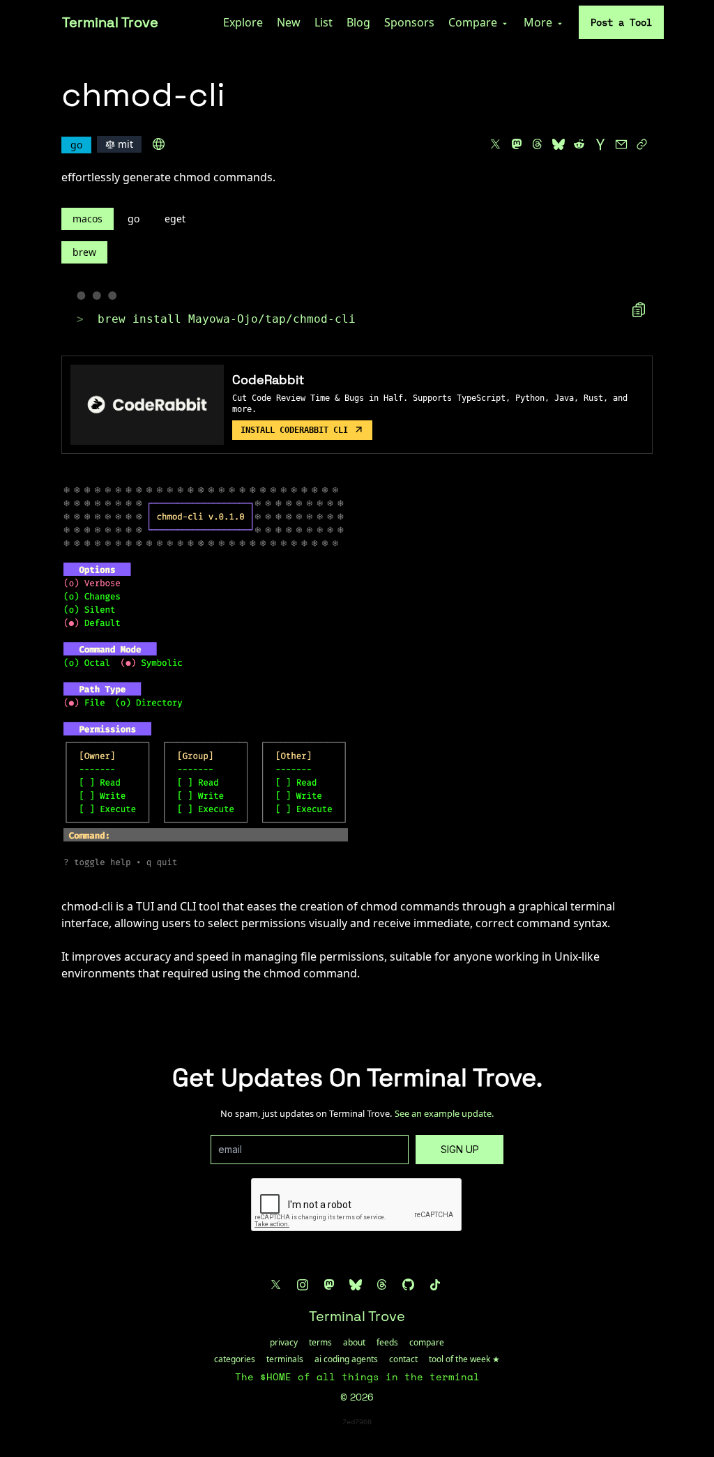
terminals (284, 1359)
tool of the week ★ (464, 1359)
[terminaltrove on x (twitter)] (276, 1284)
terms (320, 1342)
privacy (284, 1342)
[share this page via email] (621, 144)
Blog (358, 22)
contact (403, 1359)
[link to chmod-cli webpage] (159, 144)
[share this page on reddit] (579, 144)
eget (175, 218)
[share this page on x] (495, 144)
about (354, 1342)
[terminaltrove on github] (408, 1284)
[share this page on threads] (537, 144)
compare (426, 1342)
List (323, 22)
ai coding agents (346, 1359)
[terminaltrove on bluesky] (355, 1284)
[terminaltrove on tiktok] (435, 1284)
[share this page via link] (642, 144)
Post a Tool (621, 22)
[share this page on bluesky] (558, 144)
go (133, 218)
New (289, 22)
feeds (387, 1342)
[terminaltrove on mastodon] (329, 1284)
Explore (243, 22)
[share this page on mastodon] (516, 144)
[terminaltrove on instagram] (302, 1284)
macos (87, 218)
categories (234, 1359)
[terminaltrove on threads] (382, 1284)
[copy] (639, 309)
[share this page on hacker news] (600, 144)
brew (84, 252)
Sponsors (409, 22)
